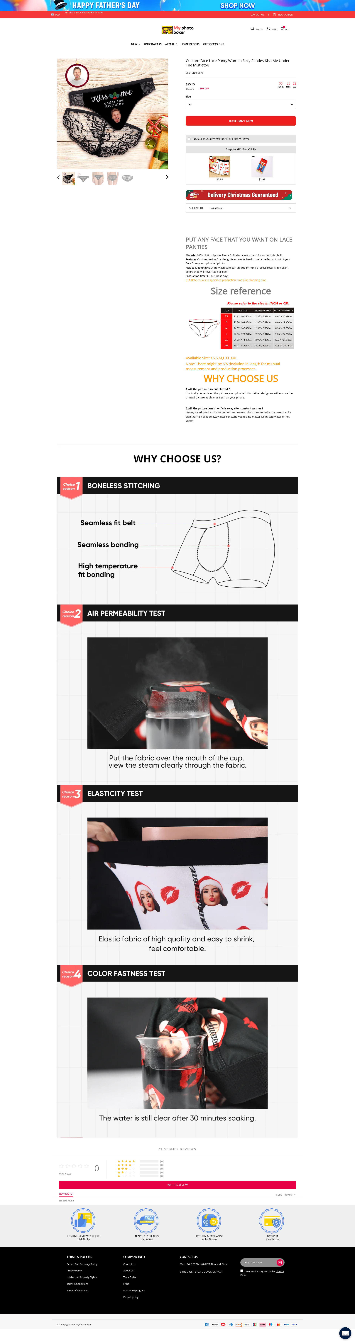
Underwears (153, 44)
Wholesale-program (134, 1290)
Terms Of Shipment (77, 1290)
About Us (128, 1270)
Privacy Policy (74, 1270)
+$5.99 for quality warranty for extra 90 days (220, 139)
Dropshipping (130, 1297)
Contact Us (129, 1264)
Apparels (171, 44)
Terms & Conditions (77, 1283)
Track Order (285, 14)
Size (188, 96)
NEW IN (136, 44)
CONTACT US (257, 14)
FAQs (126, 1283)
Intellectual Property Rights (82, 1277)
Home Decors (190, 44)
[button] (65, 113)
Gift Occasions (213, 44)
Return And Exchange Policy (82, 1264)
